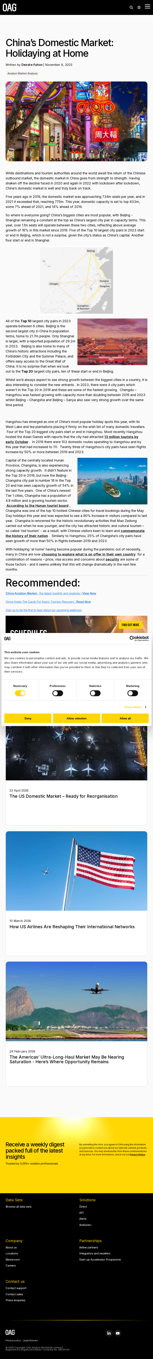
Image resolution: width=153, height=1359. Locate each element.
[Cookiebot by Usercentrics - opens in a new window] (132, 638)
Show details (132, 707)
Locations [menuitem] (12, 1253)
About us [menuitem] (11, 1247)
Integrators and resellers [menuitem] (94, 1253)
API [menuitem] (81, 1213)
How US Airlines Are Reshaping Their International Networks (72, 926)
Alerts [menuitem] (83, 1218)
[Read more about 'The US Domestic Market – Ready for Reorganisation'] (76, 740)
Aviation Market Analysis (22, 73)
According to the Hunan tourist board (37, 506)
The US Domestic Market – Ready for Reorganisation (64, 796)
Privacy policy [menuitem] (13, 1341)
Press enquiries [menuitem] (15, 1300)
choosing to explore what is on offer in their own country (89, 554)
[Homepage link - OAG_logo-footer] (10, 1333)
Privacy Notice (137, 1154)
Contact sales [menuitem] (14, 1294)
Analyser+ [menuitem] (85, 1225)
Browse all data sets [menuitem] (19, 1206)
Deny (28, 718)
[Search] (131, 7)
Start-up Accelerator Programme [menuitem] (100, 1259)
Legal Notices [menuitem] (30, 1341)
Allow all (125, 718)
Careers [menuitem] (11, 1265)
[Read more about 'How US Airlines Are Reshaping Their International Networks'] (76, 871)
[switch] (57, 693)
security (112, 559)
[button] (147, 6)
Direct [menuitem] (83, 1206)
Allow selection (77, 718)
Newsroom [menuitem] (13, 1259)
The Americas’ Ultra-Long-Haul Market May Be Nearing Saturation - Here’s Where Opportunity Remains (67, 1059)
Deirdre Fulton (32, 65)
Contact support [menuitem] (16, 1288)
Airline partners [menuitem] (88, 1247)
